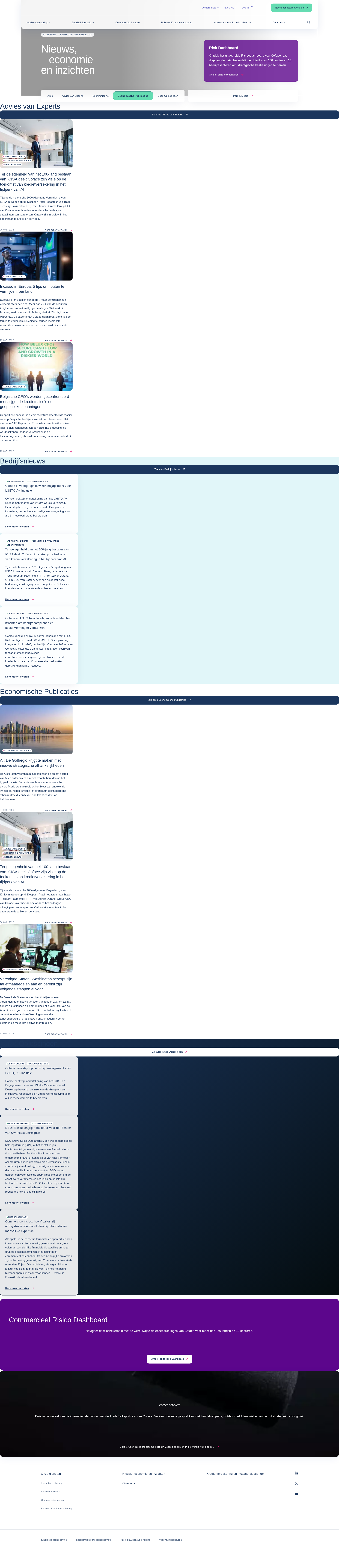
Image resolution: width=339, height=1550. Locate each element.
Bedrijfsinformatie (50, 1491)
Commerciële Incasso (53, 1500)
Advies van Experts (72, 95)
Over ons (128, 1483)
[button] (38, 22)
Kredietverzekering (51, 1483)
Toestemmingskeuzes (170, 1540)
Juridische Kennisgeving (54, 1540)
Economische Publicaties (133, 95)
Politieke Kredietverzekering (56, 1508)
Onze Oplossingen (167, 95)
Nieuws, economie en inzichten (143, 1473)
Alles (50, 95)
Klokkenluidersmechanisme (135, 1540)
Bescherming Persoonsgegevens (94, 1540)
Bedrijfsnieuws (101, 95)
